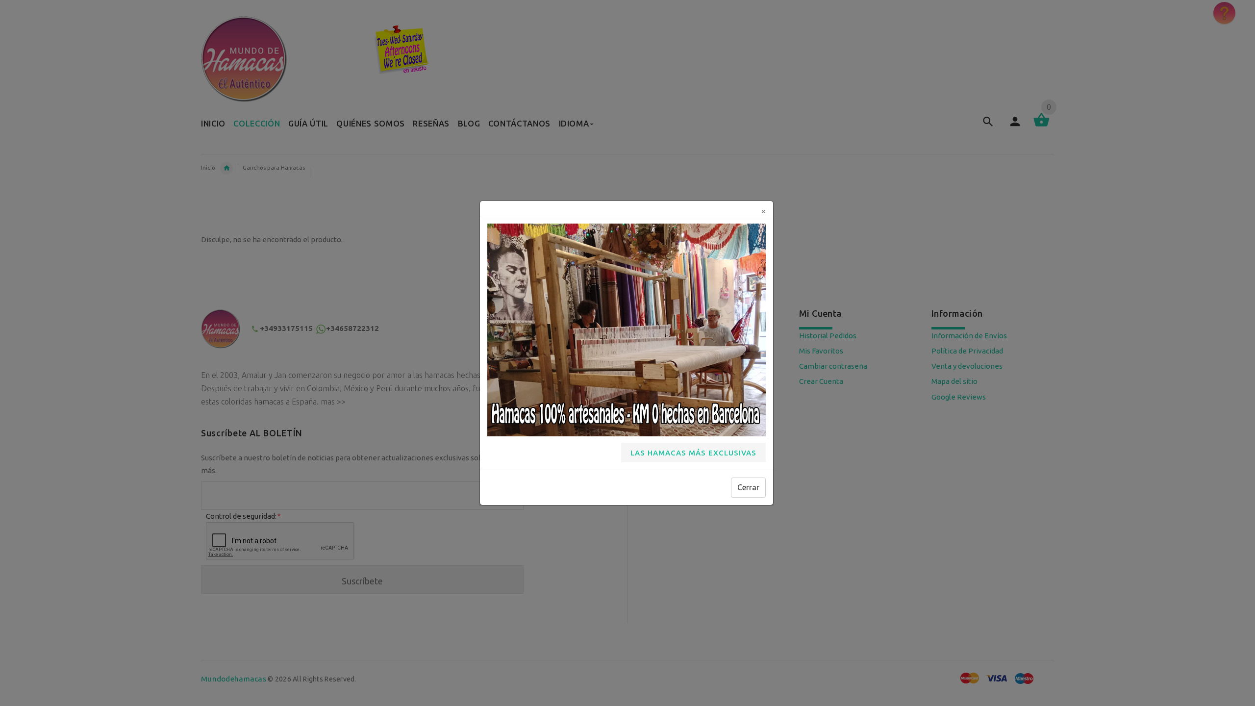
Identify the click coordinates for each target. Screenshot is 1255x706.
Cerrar (748, 487)
